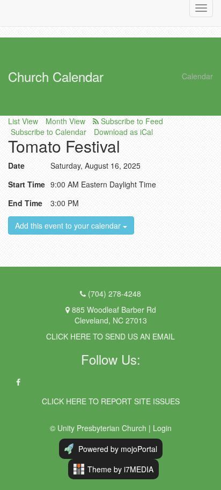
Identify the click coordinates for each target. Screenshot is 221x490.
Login (162, 428)
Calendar (197, 76)
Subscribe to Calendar (48, 131)
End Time (25, 203)
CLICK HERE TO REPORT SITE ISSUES (111, 401)
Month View (65, 121)
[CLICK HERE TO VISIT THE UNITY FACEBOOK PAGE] (18, 382)
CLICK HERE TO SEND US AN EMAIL (110, 336)
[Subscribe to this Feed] (128, 121)
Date (16, 165)
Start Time (26, 184)
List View (23, 121)
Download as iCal (123, 131)
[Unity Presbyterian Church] (8, 8)
